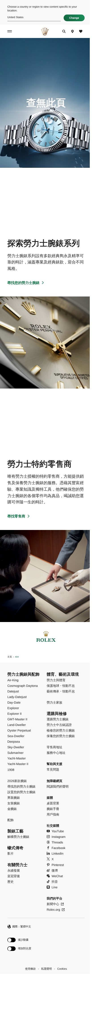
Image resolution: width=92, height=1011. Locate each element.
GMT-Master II (17, 719)
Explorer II (14, 713)
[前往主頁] (44, 31)
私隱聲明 (46, 968)
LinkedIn (57, 853)
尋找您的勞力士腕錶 (23, 283)
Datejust (13, 691)
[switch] (19, 940)
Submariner (15, 753)
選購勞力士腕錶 (58, 719)
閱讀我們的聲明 (58, 786)
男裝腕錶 (13, 797)
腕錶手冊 (53, 809)
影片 (10, 853)
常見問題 (53, 769)
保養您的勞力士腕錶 (61, 736)
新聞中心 (53, 904)
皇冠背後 (13, 876)
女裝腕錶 (13, 803)
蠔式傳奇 (15, 848)
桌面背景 (53, 803)
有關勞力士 (17, 865)
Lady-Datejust (17, 697)
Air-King (13, 680)
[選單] (10, 31)
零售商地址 (54, 747)
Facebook (58, 848)
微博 (55, 870)
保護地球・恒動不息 (61, 685)
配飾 (10, 820)
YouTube (58, 831)
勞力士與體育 (56, 680)
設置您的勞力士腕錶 (21, 792)
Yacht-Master (16, 758)
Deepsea (13, 741)
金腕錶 (12, 809)
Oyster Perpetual (19, 730)
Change (74, 17)
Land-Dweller (16, 725)
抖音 (55, 881)
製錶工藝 (15, 831)
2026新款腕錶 (17, 781)
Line (54, 887)
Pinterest (58, 865)
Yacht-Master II (17, 764)
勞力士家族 (54, 702)
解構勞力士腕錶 (18, 837)
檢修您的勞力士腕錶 (61, 730)
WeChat (57, 876)
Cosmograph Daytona (22, 685)
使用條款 (30, 968)
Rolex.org (53, 909)
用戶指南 (53, 814)
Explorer (13, 708)
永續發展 (13, 870)
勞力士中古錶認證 (59, 725)
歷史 (10, 881)
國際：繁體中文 (21, 926)
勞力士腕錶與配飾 (23, 674)
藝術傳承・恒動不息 (61, 691)
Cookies (62, 968)
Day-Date (14, 702)
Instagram (58, 837)
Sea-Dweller (15, 736)
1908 (10, 769)
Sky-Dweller (15, 747)
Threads (57, 842)
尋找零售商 (16, 516)
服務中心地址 (56, 753)
